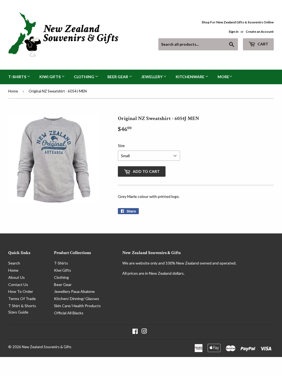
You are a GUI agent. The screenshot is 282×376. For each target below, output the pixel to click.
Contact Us (18, 284)
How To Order (20, 291)
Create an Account (260, 31)
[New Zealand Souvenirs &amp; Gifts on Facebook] (135, 331)
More (223, 76)
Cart (262, 44)
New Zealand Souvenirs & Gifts (46, 347)
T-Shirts (17, 76)
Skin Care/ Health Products (77, 305)
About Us (16, 277)
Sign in (233, 31)
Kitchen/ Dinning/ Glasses (76, 298)
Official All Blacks (68, 312)
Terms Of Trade (22, 298)
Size (121, 145)
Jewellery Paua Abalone (74, 291)
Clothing (84, 76)
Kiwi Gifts (50, 76)
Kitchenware (190, 76)
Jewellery (152, 76)
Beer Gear (118, 76)
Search (14, 263)
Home (13, 91)
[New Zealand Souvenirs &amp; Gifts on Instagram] (144, 331)
